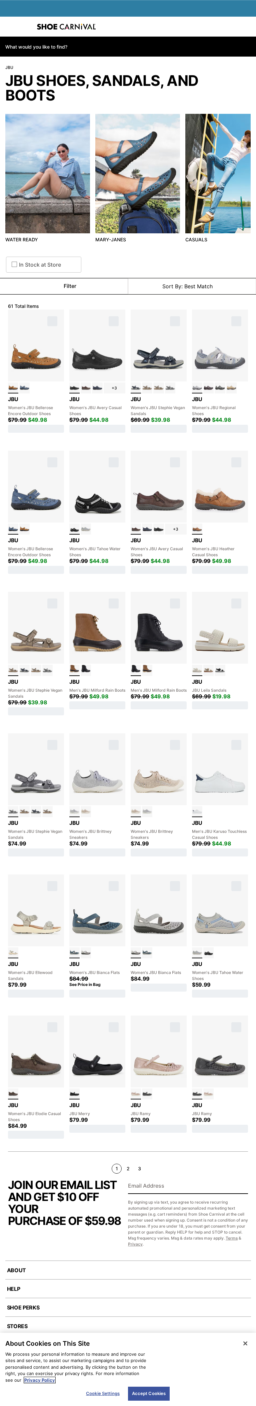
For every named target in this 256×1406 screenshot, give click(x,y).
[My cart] (247, 26)
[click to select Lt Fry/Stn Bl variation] (86, 529)
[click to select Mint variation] (197, 811)
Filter (70, 286)
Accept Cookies (149, 1393)
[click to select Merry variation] (74, 1093)
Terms (232, 1238)
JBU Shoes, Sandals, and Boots (101, 88)
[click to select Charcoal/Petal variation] (208, 387)
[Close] (245, 1343)
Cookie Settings (103, 1393)
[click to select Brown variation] (86, 387)
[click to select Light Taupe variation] (86, 811)
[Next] (245, 1168)
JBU (9, 67)
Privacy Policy (39, 1380)
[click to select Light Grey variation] (74, 811)
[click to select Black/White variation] (74, 529)
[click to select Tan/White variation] (231, 387)
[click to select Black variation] (74, 387)
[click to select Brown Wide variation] (158, 387)
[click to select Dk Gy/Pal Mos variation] (220, 387)
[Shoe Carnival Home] (66, 27)
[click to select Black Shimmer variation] (147, 1093)
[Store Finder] (25, 26)
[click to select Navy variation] (97, 387)
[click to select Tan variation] (13, 387)
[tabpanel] (128, 180)
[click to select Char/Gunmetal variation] (170, 387)
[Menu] (10, 27)
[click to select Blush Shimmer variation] (136, 1093)
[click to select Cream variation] (197, 670)
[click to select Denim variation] (24, 387)
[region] (128, 1369)
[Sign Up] (241, 1186)
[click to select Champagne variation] (208, 670)
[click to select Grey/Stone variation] (197, 387)
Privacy (135, 1244)
